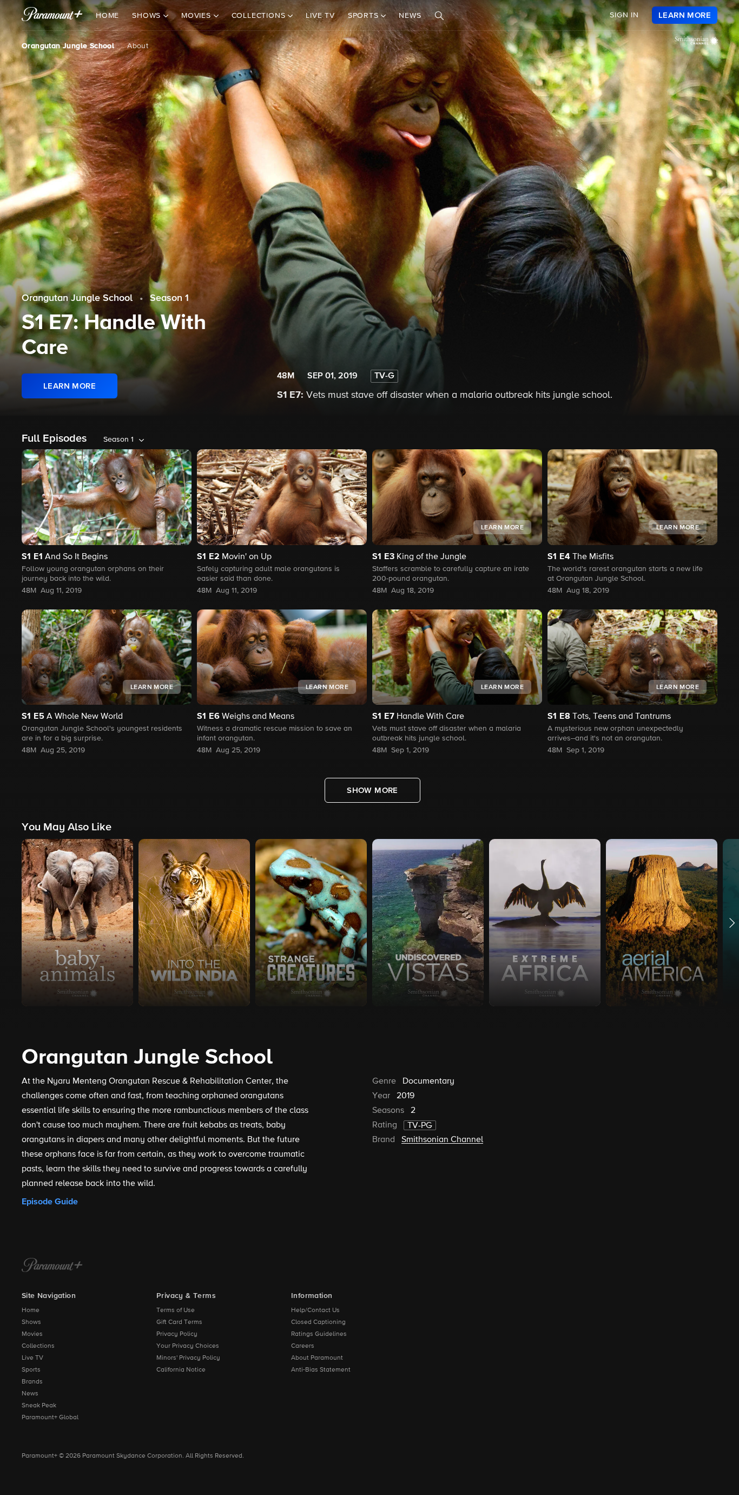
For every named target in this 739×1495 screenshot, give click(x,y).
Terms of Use (175, 1310)
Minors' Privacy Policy (188, 1358)
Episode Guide (50, 1201)
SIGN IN (624, 15)
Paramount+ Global (50, 1417)
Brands (32, 1382)
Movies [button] (197, 15)
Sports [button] (364, 15)
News (410, 15)
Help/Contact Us (315, 1310)
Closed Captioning (318, 1322)
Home (107, 15)
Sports (31, 1370)
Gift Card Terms (179, 1322)
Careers (302, 1346)
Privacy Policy (176, 1334)
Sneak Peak (39, 1405)
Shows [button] (147, 15)
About (137, 46)
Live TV (320, 15)
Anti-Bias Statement (321, 1370)
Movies (32, 1334)
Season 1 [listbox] (118, 439)
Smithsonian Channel (442, 1140)
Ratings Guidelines (319, 1334)
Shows (31, 1322)
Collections (38, 1346)
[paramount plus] (52, 15)
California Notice (181, 1370)
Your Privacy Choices (187, 1346)
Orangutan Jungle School (68, 46)
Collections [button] (260, 15)
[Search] (439, 16)
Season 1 (169, 298)
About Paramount (317, 1358)
